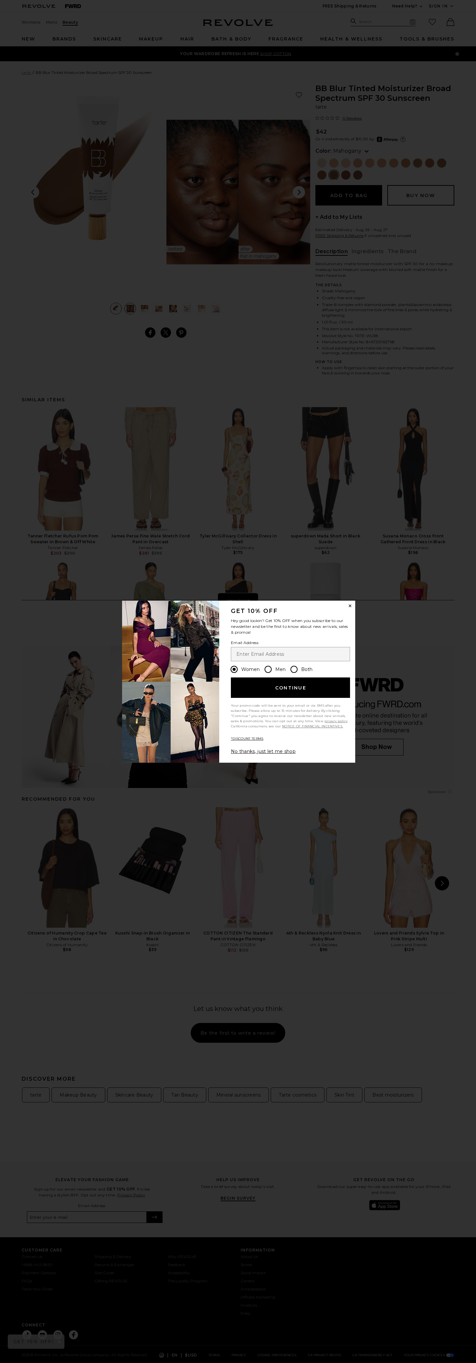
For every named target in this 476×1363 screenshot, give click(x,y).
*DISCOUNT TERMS (247, 738)
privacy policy (335, 721)
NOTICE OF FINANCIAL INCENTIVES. (312, 726)
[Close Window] (350, 606)
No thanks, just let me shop (263, 751)
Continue (290, 688)
